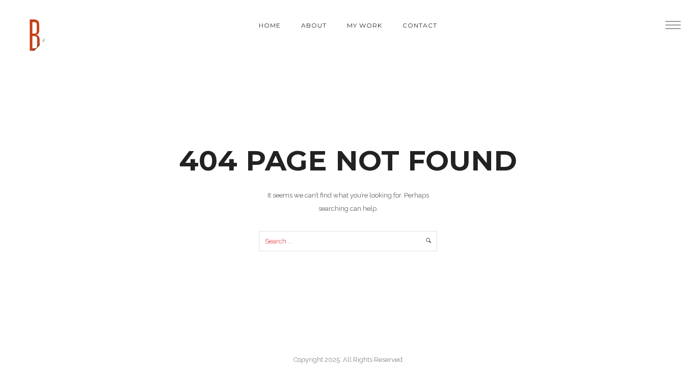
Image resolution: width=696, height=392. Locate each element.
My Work (364, 25)
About (314, 25)
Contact (420, 25)
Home (270, 25)
